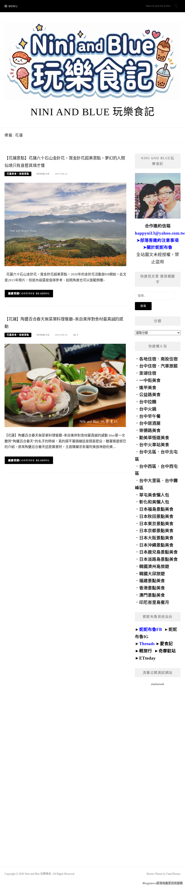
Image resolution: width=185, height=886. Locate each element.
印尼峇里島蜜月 (154, 602)
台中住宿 (147, 366)
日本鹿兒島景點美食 (158, 552)
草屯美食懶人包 (154, 495)
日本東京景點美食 (156, 523)
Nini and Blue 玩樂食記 (92, 112)
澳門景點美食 (152, 595)
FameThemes (173, 873)
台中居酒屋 (150, 423)
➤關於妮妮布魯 (157, 247)
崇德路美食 (150, 430)
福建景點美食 (152, 580)
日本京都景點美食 (156, 530)
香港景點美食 (152, 588)
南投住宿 (169, 359)
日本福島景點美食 (156, 509)
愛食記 (166, 643)
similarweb (157, 684)
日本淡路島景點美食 (158, 559)
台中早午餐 (150, 416)
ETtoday (147, 658)
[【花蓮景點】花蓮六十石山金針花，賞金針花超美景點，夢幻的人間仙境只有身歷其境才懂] (65, 224)
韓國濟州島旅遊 (154, 566)
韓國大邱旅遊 (152, 573)
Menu (13, 6)
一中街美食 (150, 380)
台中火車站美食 (154, 444)
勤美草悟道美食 (154, 437)
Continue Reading (34, 293)
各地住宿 (147, 359)
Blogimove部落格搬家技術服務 (163, 883)
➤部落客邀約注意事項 (157, 240)
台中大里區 (150, 480)
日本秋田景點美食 (156, 516)
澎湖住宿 (147, 373)
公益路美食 (150, 394)
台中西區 (147, 466)
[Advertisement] (158, 770)
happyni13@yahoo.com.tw (160, 233)
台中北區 (147, 452)
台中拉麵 (147, 401)
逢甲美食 (147, 387)
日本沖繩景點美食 (156, 545)
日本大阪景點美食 (156, 537)
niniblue (43, 174)
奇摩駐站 (167, 650)
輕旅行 (145, 650)
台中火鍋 (147, 409)
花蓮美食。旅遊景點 (18, 174)
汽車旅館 (169, 366)
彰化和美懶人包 (154, 502)
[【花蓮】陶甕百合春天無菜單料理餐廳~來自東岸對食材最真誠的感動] (65, 385)
